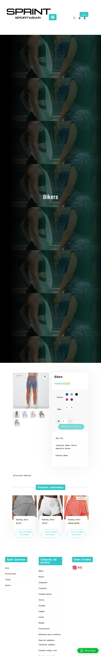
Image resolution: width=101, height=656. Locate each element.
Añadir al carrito (71, 427)
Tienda (7, 580)
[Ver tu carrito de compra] (79, 18)
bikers (65, 455)
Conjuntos (43, 588)
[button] (45, 376)
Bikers (67, 445)
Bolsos (41, 577)
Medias (41, 623)
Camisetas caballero (47, 645)
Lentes (41, 617)
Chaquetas (43, 583)
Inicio (7, 568)
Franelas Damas (45, 594)
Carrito (7, 585)
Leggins (42, 611)
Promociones (10, 574)
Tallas (59, 409)
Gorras (41, 600)
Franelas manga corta (48, 650)
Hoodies (42, 606)
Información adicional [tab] (22, 476)
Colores (60, 397)
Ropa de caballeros (47, 640)
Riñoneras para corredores (50, 634)
